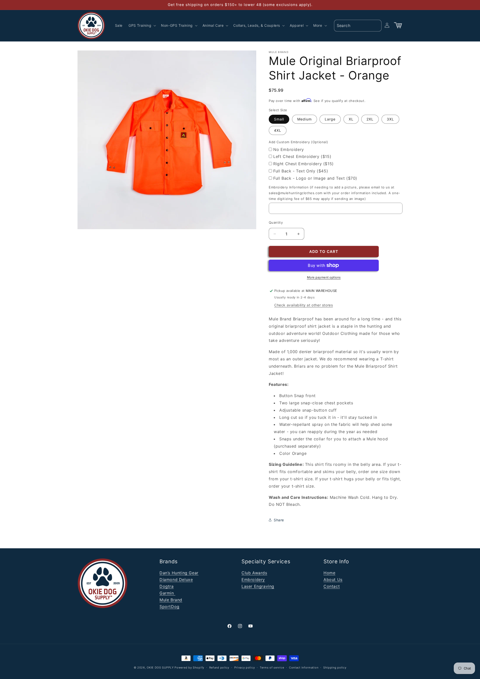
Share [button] (279, 520)
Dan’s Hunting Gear (179, 572)
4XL (277, 130)
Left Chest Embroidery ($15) (302, 156)
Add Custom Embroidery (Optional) (298, 142)
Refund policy (219, 667)
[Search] (376, 25)
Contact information (303, 667)
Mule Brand (171, 599)
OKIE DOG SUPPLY (160, 667)
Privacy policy (244, 667)
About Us (333, 579)
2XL (370, 119)
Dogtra (167, 586)
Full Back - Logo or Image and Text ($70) (315, 178)
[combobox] (357, 25)
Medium (304, 119)
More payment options (324, 277)
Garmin (167, 593)
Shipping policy (334, 667)
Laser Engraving (258, 586)
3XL (390, 119)
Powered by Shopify (189, 667)
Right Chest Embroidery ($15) (303, 163)
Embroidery (253, 579)
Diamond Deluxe (176, 579)
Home (329, 572)
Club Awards (254, 572)
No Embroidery (288, 149)
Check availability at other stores (303, 305)
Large (330, 119)
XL (351, 119)
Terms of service (272, 667)
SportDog (170, 606)
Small (279, 119)
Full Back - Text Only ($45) (300, 170)
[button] (142, 25)
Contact (332, 586)
